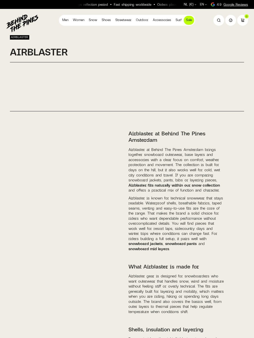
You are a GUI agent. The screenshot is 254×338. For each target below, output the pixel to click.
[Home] (22, 23)
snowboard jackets (145, 243)
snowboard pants (181, 243)
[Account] (230, 20)
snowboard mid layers (148, 248)
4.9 (232, 4)
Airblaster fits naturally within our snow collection (174, 185)
